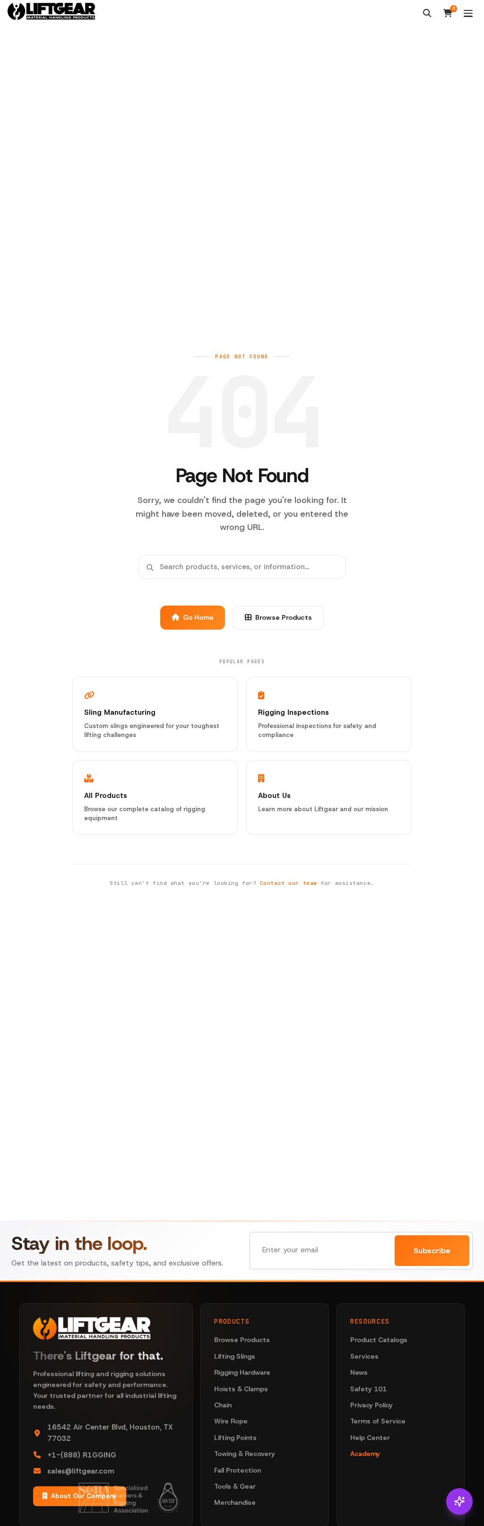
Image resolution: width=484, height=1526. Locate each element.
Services (364, 1356)
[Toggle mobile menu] (468, 13)
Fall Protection (237, 1470)
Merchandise (235, 1502)
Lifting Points (235, 1437)
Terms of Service (378, 1421)
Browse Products (283, 617)
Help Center (370, 1437)
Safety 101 (368, 1389)
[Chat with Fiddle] (459, 1501)
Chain (223, 1405)
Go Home (198, 617)
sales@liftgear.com (80, 1471)
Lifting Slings (234, 1356)
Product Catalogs (378, 1339)
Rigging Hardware (242, 1372)
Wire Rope (231, 1421)
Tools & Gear (235, 1486)
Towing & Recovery (244, 1453)
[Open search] (427, 13)
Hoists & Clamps (241, 1389)
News (359, 1372)
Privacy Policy (371, 1405)
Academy (365, 1453)
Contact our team (288, 883)
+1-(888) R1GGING (81, 1455)
